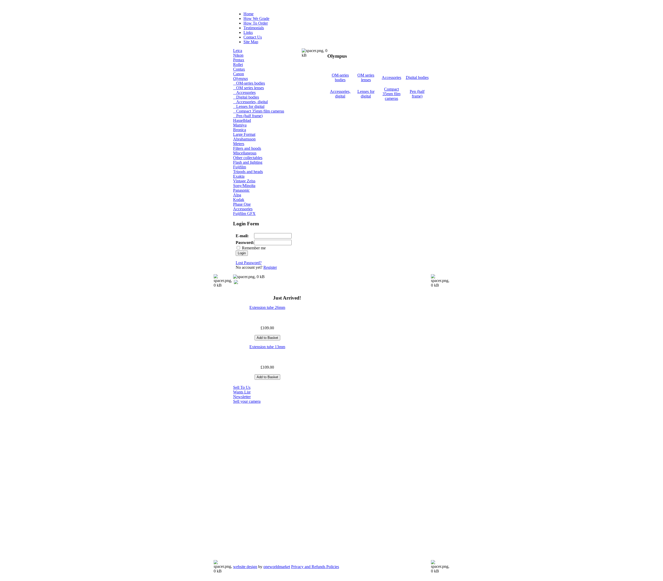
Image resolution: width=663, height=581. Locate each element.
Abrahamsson (244, 139)
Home (248, 14)
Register (270, 267)
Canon (238, 74)
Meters (238, 143)
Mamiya (240, 125)
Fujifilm (239, 167)
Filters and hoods (247, 148)
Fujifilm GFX (244, 213)
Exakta (238, 176)
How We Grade (256, 18)
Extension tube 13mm (267, 347)
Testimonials (253, 28)
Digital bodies (246, 97)
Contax (239, 69)
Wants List (241, 392)
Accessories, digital (250, 102)
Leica (237, 50)
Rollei (238, 64)
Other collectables (247, 157)
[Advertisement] (254, 481)
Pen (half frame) (248, 116)
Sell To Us (241, 387)
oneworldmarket (276, 566)
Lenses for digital (248, 106)
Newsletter (242, 396)
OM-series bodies (249, 83)
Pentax (238, 60)
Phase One (242, 204)
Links (248, 32)
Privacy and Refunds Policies (315, 566)
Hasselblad (242, 120)
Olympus (240, 78)
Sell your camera (247, 401)
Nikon (238, 55)
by (261, 566)
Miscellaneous (244, 153)
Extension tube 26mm (267, 307)
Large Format (244, 134)
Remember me (254, 248)
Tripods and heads (248, 171)
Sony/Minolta (244, 185)
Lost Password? (249, 262)
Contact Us (252, 37)
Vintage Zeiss (244, 181)
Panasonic (241, 190)
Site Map (250, 42)
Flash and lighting (247, 162)
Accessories (244, 92)
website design (245, 566)
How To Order (255, 23)
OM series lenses (248, 88)
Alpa (237, 195)
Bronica (239, 130)
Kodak (238, 199)
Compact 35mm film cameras (258, 111)
